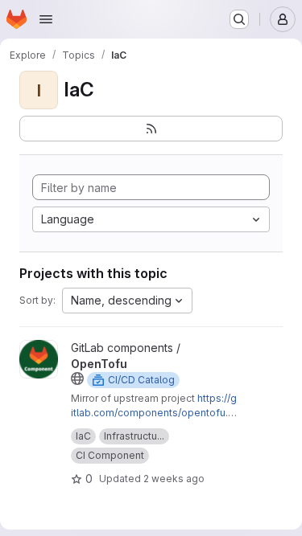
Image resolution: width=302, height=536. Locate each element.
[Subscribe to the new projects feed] (151, 128)
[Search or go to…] (239, 19)
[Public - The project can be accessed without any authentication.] (77, 378)
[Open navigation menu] (46, 19)
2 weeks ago (174, 479)
